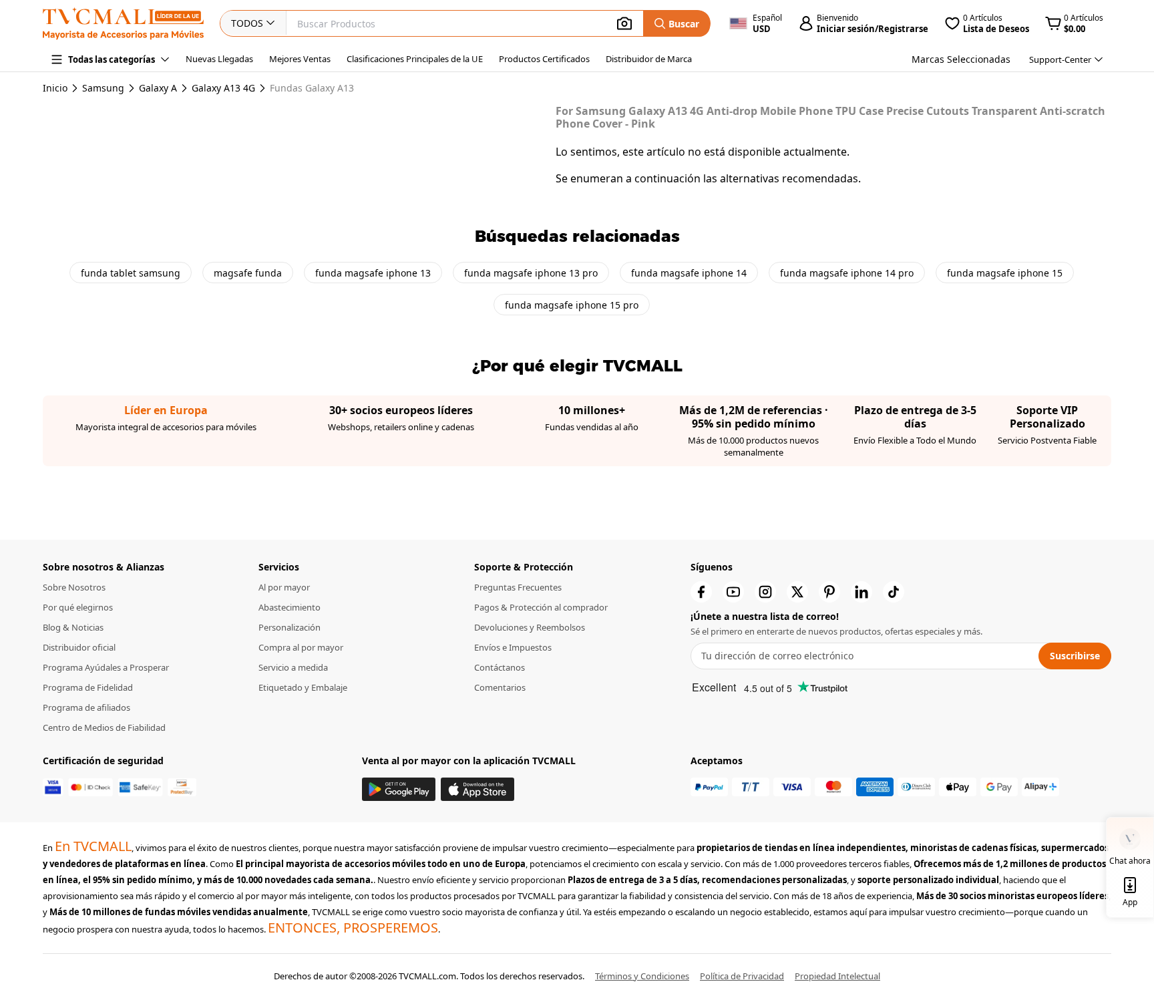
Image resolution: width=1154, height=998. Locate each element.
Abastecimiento (289, 607)
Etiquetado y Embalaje (302, 687)
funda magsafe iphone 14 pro (847, 273)
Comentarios (500, 687)
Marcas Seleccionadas (961, 59)
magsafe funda (248, 273)
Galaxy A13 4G (223, 88)
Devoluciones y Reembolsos (529, 627)
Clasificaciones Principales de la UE (415, 59)
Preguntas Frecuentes (518, 587)
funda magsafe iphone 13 (373, 273)
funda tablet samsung (130, 273)
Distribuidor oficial (79, 647)
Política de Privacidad (742, 976)
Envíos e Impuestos (513, 647)
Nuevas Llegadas (219, 59)
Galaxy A (158, 88)
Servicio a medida (293, 667)
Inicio (55, 87)
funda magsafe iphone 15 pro (571, 305)
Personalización (289, 627)
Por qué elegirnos (78, 607)
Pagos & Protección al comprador (541, 607)
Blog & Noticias (73, 627)
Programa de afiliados (86, 707)
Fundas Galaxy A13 (312, 88)
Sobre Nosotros (74, 587)
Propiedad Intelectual (837, 976)
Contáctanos (499, 667)
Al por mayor (284, 587)
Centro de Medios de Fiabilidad (104, 727)
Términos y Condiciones (642, 976)
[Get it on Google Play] (398, 789)
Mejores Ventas (300, 59)
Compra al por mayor (300, 647)
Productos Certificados (544, 59)
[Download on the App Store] (477, 789)
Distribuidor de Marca (649, 59)
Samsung (103, 88)
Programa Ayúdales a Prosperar (106, 667)
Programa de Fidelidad (88, 687)
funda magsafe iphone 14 (689, 273)
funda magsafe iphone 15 (1005, 273)
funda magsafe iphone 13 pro (531, 273)
